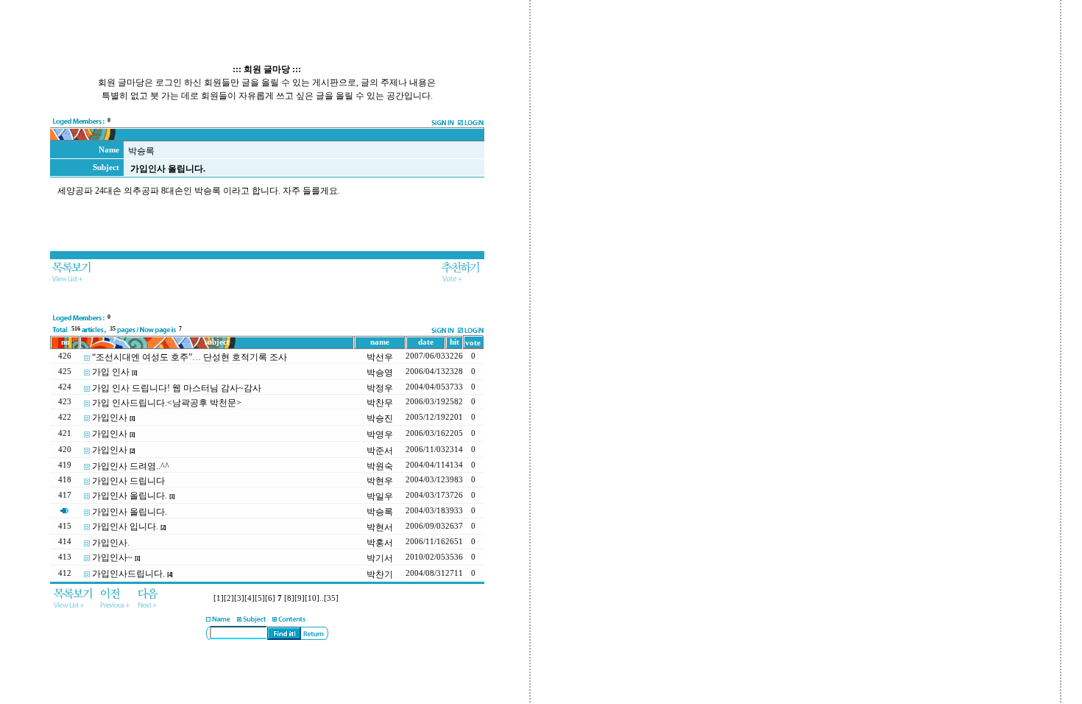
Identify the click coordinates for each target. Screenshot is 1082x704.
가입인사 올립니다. (129, 495)
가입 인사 (111, 372)
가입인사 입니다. (125, 526)
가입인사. (111, 543)
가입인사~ (112, 557)
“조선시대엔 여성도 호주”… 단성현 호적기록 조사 (189, 357)
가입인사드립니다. (128, 574)
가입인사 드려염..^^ (130, 466)
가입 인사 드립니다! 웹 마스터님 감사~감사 (176, 388)
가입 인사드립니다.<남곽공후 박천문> (166, 403)
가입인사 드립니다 (128, 481)
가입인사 (109, 417)
